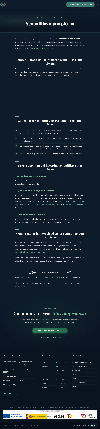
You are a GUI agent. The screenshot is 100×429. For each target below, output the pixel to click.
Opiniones (76, 378)
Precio (74, 374)
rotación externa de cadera (48, 205)
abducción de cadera (74, 205)
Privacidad (86, 425)
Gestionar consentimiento (93, 425)
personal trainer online (50, 277)
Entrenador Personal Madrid (83, 362)
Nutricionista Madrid (80, 366)
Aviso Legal (76, 425)
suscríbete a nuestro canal (70, 283)
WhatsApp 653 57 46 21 (14, 380)
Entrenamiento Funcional (81, 370)
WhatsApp (56, 337)
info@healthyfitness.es (14, 385)
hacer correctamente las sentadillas (42, 48)
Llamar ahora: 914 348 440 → (50, 331)
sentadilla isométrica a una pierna (30, 252)
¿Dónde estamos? (79, 382)
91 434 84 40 (11, 376)
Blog (74, 386)
